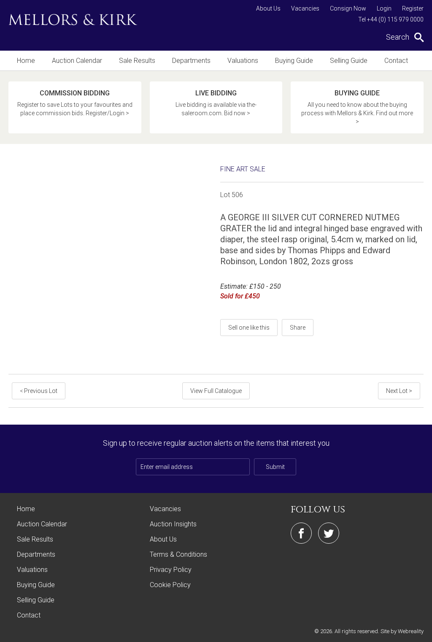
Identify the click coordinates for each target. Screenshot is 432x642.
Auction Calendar (77, 61)
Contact (396, 61)
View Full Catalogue (216, 390)
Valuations (242, 61)
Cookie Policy (170, 585)
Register (413, 8)
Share (297, 327)
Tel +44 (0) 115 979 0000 (391, 19)
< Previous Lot (38, 390)
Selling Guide (348, 61)
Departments (191, 61)
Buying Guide (294, 61)
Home (26, 61)
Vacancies (305, 8)
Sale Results (137, 61)
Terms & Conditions (178, 554)
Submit (275, 466)
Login (384, 8)
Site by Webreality (402, 631)
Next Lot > (399, 390)
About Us (268, 8)
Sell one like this (249, 327)
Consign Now (348, 8)
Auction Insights (173, 524)
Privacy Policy (171, 570)
